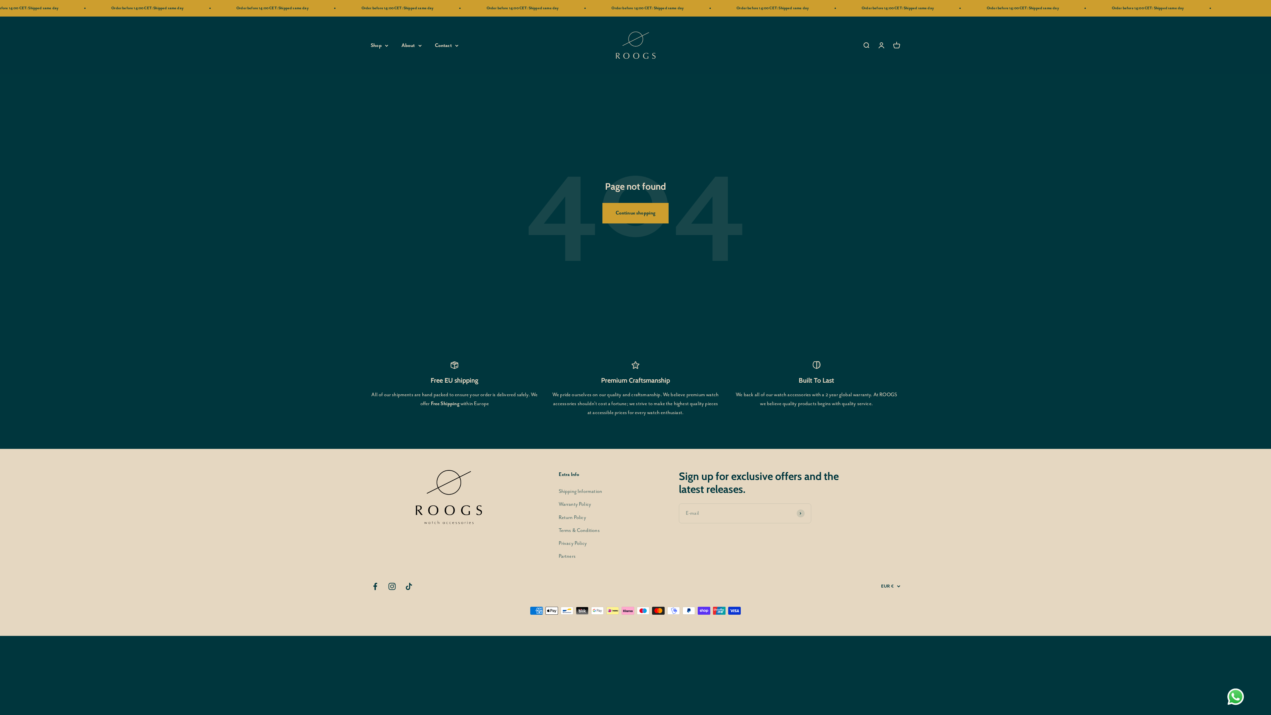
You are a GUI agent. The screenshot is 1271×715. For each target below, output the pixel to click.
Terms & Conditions (579, 530)
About (408, 45)
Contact (443, 45)
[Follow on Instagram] (392, 586)
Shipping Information (580, 491)
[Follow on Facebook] (375, 586)
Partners (567, 556)
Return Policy (572, 517)
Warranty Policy (575, 504)
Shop (376, 45)
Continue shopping (636, 213)
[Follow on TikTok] (408, 586)
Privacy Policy (573, 543)
